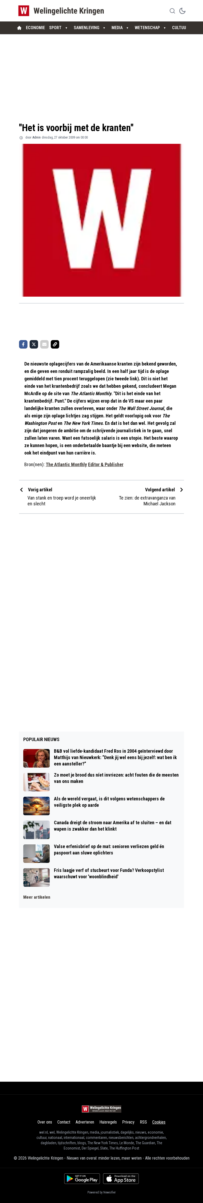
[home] (19, 27)
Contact (63, 1122)
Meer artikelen (36, 897)
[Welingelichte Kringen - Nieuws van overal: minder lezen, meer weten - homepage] (62, 10)
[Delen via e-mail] (44, 344)
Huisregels (108, 1122)
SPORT (55, 27)
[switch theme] (182, 11)
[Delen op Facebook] (23, 344)
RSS (143, 1122)
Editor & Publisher (105, 464)
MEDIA (117, 27)
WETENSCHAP (147, 27)
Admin (37, 137)
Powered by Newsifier (101, 1192)
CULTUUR (180, 27)
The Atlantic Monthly (66, 464)
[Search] (172, 11)
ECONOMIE (35, 27)
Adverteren (85, 1122)
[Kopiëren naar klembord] (55, 344)
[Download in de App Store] (121, 1178)
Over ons (45, 1122)
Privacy (128, 1122)
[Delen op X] (34, 344)
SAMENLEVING (86, 27)
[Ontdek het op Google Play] (82, 1178)
